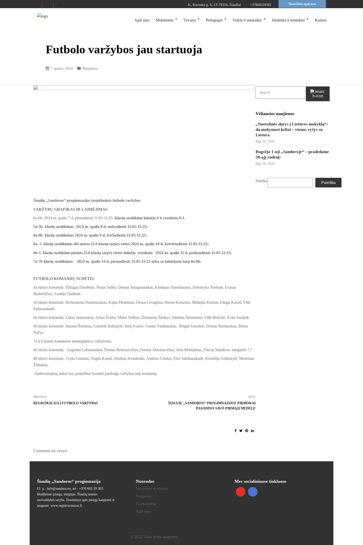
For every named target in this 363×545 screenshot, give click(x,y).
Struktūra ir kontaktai (288, 20)
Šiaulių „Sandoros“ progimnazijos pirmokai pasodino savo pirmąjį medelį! (212, 405)
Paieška (261, 181)
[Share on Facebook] (236, 431)
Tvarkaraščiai (146, 504)
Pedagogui (214, 20)
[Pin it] (246, 431)
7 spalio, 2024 (62, 68)
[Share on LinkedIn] (252, 431)
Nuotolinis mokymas (152, 488)
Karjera (320, 20)
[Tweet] (240, 431)
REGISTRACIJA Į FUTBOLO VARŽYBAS (65, 403)
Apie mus (141, 20)
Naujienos (90, 68)
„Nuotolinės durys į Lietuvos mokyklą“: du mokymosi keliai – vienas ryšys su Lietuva (292, 129)
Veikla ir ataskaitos (247, 20)
